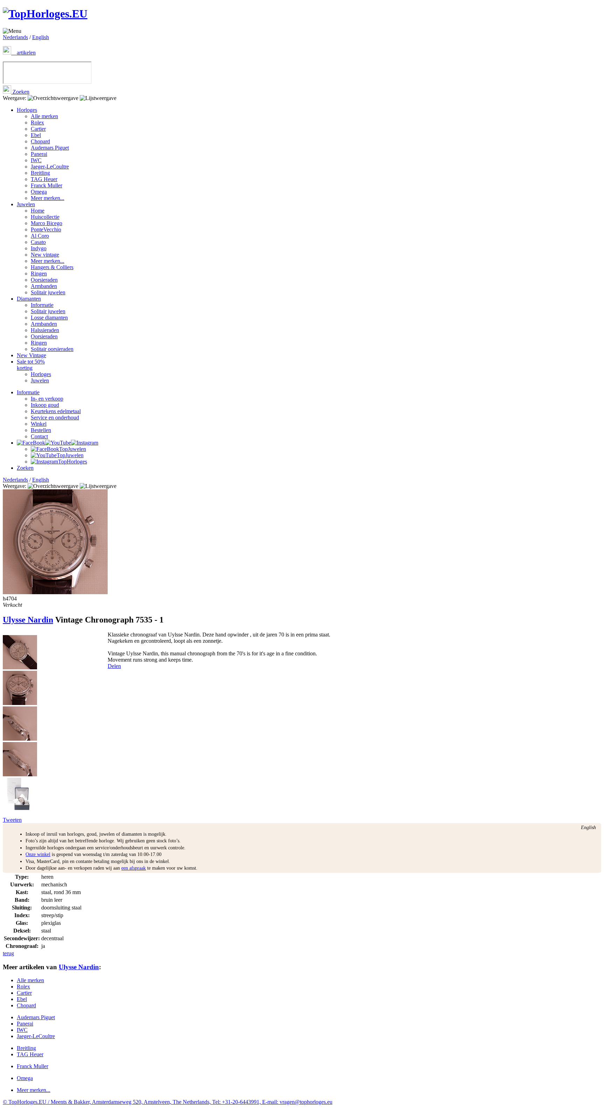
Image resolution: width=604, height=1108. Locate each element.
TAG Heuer (44, 179)
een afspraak (133, 868)
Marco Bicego (46, 223)
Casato (38, 242)
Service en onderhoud (55, 417)
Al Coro (40, 236)
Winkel (38, 424)
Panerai (39, 154)
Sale (31, 365)
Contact (39, 436)
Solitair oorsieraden (52, 349)
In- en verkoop (47, 399)
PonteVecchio (46, 229)
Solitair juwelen (48, 292)
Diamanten (29, 299)
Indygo (38, 248)
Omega (39, 192)
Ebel (36, 135)
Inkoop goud (45, 405)
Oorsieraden (44, 280)
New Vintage (31, 355)
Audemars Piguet (50, 148)
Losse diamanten (49, 318)
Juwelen (26, 204)
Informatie (42, 305)
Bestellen (41, 430)
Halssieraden (45, 330)
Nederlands (15, 37)
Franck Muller (46, 185)
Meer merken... (47, 198)
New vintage (45, 255)
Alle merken (44, 116)
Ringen (39, 273)
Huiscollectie (45, 217)
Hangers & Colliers (52, 267)
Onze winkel (38, 854)
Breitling (40, 173)
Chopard (40, 141)
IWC (36, 160)
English (40, 37)
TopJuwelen (72, 449)
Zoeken (20, 92)
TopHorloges (72, 462)
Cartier (38, 129)
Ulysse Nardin (28, 619)
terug (8, 953)
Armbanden (44, 286)
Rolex (37, 122)
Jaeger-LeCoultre (50, 167)
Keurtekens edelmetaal (56, 411)
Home (37, 211)
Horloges (27, 110)
